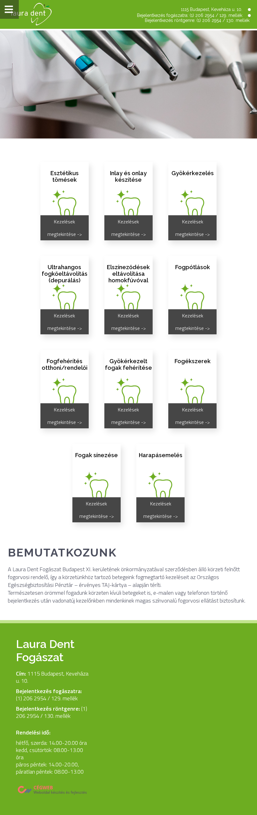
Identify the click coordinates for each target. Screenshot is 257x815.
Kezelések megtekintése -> (64, 228)
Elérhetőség (129, 69)
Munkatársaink (128, 85)
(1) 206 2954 (202, 15)
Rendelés (129, 36)
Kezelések (128, 53)
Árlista (128, 101)
